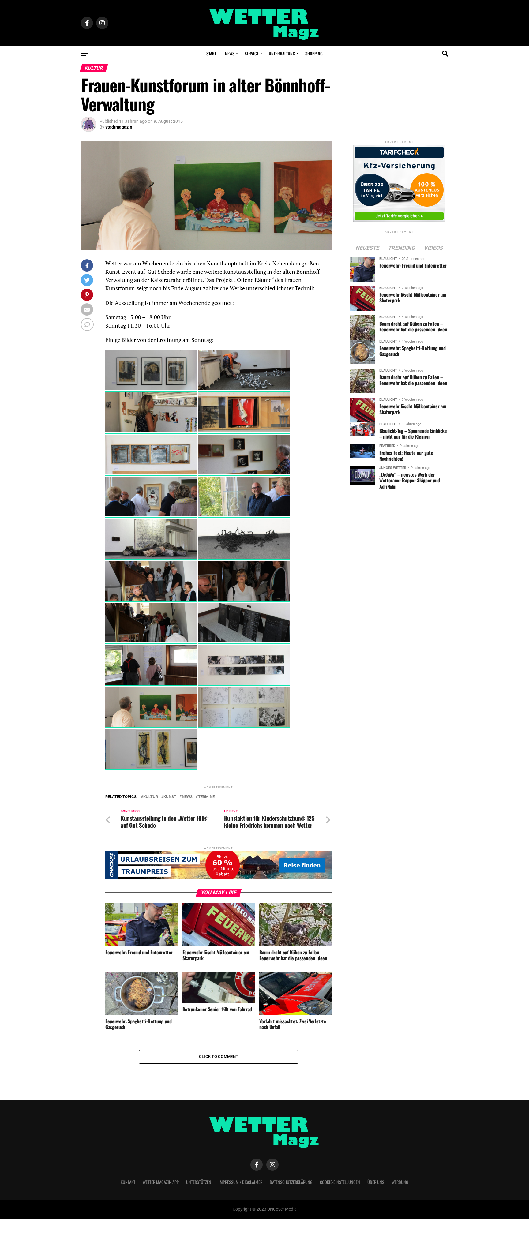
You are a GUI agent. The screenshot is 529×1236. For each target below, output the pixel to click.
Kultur (150, 797)
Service (252, 53)
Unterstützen (198, 1182)
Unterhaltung (282, 53)
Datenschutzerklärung (291, 1182)
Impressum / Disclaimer (240, 1182)
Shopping (314, 53)
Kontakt (128, 1182)
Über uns (375, 1182)
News (229, 53)
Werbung (400, 1182)
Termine (206, 797)
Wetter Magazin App (161, 1182)
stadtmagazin (118, 127)
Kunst (169, 797)
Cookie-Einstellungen (340, 1182)
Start (211, 53)
